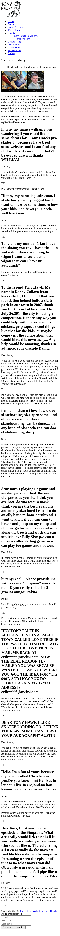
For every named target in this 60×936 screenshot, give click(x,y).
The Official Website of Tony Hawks (38, 911)
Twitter (4, 933)
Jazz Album (14, 44)
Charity (11, 33)
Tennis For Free (22, 38)
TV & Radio (14, 30)
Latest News (14, 47)
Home (11, 21)
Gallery (11, 53)
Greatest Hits (14, 41)
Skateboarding (15, 50)
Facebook (6, 930)
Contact (12, 24)
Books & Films (15, 27)
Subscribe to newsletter (13, 927)
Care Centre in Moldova (26, 36)
